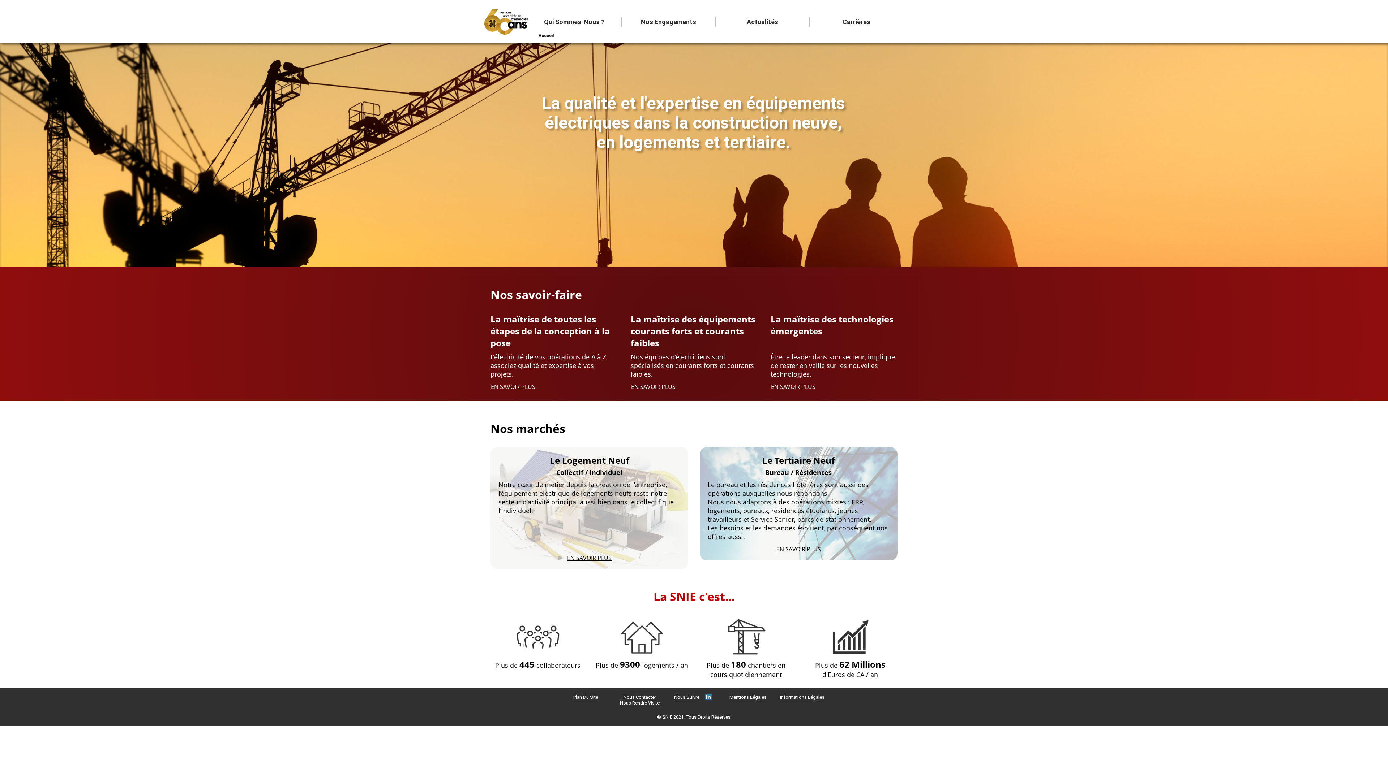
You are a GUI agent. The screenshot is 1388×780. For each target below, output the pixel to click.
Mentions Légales (748, 697)
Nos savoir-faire (536, 294)
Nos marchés (527, 428)
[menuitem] (575, 22)
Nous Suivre (686, 697)
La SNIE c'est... (694, 596)
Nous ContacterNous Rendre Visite (640, 700)
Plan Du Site (585, 697)
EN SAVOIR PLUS (513, 386)
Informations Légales (802, 697)
